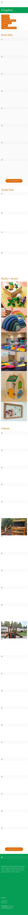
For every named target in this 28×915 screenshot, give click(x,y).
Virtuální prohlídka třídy (14, 180)
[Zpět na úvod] (9, 3)
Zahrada (5, 25)
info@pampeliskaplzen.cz (7, 907)
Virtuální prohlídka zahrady (9, 27)
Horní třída (5, 15)
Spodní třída (5, 18)
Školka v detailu (6, 23)
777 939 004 (4, 906)
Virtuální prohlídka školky (9, 20)
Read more (14, 202)
